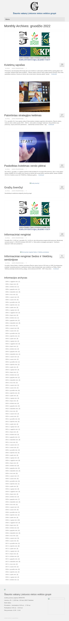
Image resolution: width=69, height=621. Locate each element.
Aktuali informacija (19, 68)
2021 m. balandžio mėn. (11, 439)
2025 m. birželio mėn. (11, 317)
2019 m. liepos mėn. (10, 494)
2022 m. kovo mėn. (10, 411)
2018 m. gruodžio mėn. (11, 512)
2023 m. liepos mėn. (10, 372)
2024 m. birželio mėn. (11, 349)
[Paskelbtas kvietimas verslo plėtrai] (34, 147)
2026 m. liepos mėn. (10, 284)
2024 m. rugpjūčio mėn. (11, 343)
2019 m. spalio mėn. (10, 486)
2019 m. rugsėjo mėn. (11, 489)
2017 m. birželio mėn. (11, 556)
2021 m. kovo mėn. (10, 442)
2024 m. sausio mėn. (11, 359)
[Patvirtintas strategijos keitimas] (34, 96)
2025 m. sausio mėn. (11, 330)
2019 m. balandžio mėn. (11, 502)
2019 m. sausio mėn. (11, 509)
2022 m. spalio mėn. (10, 395)
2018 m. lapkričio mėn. (11, 515)
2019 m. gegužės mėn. (11, 499)
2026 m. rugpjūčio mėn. (11, 281)
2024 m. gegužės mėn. (11, 351)
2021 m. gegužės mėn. (11, 437)
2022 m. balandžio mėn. (11, 408)
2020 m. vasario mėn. (11, 476)
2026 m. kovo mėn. (10, 294)
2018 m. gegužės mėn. (11, 530)
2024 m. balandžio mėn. (11, 354)
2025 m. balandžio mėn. (11, 323)
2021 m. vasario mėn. (11, 445)
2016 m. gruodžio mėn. (11, 569)
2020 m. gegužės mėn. (11, 468)
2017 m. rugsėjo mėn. (11, 551)
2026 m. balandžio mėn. (11, 292)
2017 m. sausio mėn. (11, 566)
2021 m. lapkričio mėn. (11, 421)
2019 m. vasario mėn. (11, 507)
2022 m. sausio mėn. (11, 416)
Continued (54, 74)
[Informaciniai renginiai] (34, 216)
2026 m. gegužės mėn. (11, 289)
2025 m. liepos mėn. (10, 315)
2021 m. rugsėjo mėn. (11, 426)
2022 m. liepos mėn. (10, 400)
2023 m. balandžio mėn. (11, 380)
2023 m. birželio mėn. (11, 375)
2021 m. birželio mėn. (11, 434)
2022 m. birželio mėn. (11, 403)
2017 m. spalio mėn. (10, 548)
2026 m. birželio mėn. (11, 286)
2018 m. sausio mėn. (11, 540)
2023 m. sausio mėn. (11, 387)
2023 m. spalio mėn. (10, 367)
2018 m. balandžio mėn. (11, 533)
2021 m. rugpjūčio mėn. (11, 429)
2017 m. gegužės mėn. (11, 559)
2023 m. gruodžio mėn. (11, 362)
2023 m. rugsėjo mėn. (11, 369)
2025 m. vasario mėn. (11, 328)
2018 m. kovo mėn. (10, 535)
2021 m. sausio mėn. (11, 447)
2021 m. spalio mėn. (10, 424)
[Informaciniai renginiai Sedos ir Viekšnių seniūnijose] (34, 252)
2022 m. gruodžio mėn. (11, 390)
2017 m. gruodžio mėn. (11, 543)
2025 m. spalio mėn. (10, 307)
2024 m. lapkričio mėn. (11, 336)
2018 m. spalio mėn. (10, 517)
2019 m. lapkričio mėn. (11, 483)
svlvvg (8, 68)
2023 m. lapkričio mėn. (11, 364)
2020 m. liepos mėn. (10, 463)
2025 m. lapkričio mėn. (11, 305)
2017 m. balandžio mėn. (11, 561)
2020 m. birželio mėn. (11, 465)
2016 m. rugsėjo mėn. (11, 577)
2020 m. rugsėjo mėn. (11, 457)
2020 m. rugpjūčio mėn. (11, 460)
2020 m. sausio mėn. (11, 478)
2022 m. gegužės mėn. (11, 406)
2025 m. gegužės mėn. (11, 320)
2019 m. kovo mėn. (10, 504)
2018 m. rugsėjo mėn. (11, 520)
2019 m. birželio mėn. (11, 496)
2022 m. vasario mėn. (11, 413)
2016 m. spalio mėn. (10, 574)
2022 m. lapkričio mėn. (11, 393)
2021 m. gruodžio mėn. (11, 419)
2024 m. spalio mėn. (10, 338)
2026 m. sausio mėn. (11, 299)
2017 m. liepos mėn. (10, 553)
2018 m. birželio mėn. (11, 527)
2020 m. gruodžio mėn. (11, 450)
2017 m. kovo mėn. (10, 564)
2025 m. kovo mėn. (10, 325)
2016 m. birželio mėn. (11, 579)
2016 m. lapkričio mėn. (11, 572)
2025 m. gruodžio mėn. (11, 302)
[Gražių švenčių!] (34, 183)
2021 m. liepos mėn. (10, 432)
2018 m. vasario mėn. (11, 538)
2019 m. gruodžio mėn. (11, 481)
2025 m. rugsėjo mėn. (11, 310)
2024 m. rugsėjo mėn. (11, 341)
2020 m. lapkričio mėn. (11, 452)
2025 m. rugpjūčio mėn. (11, 312)
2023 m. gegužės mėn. (11, 377)
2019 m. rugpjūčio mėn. (11, 491)
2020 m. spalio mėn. (10, 455)
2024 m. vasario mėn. (11, 356)
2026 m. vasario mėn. (11, 297)
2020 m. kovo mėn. (10, 473)
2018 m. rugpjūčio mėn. (11, 522)
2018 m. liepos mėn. (10, 525)
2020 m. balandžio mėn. (11, 470)
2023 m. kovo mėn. (10, 382)
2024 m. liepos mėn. (10, 346)
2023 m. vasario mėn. (11, 385)
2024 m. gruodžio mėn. (11, 333)
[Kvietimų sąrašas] (34, 46)
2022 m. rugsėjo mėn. (11, 398)
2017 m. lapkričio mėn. (11, 546)
